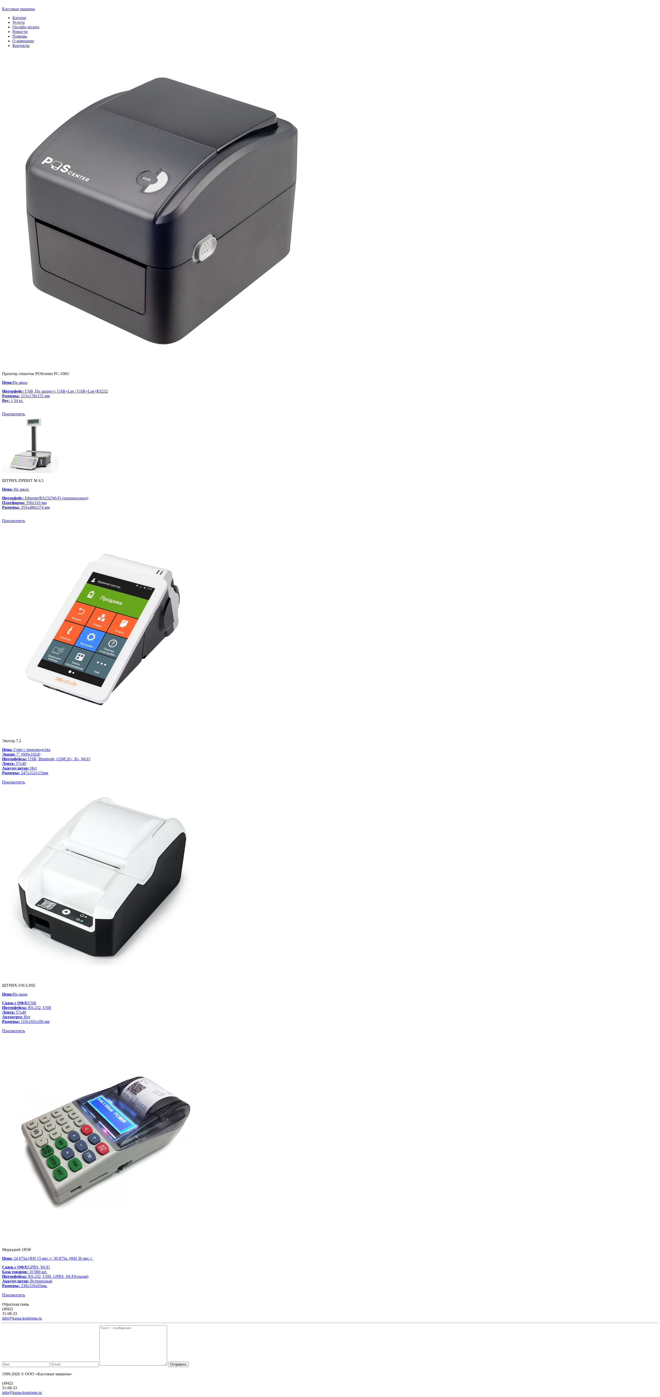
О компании (23, 41)
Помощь (19, 36)
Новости (20, 31)
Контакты (21, 45)
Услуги (18, 22)
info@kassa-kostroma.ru (22, 1318)
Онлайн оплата (25, 27)
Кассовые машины (18, 9)
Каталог (19, 17)
